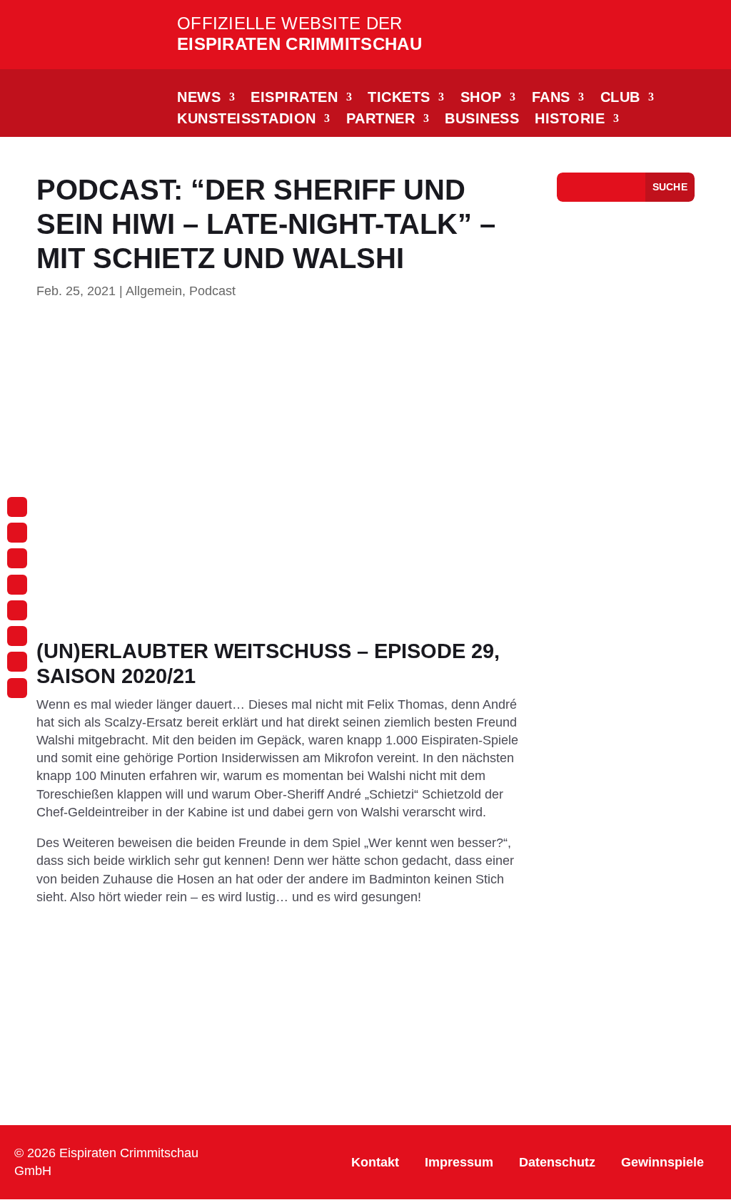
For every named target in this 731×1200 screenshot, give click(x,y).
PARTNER (380, 119)
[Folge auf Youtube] (17, 610)
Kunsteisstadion (246, 119)
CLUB (620, 98)
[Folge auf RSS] (17, 688)
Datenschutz (557, 1162)
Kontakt (375, 1162)
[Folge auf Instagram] (17, 507)
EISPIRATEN (294, 98)
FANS (551, 98)
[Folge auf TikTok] (17, 558)
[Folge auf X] (17, 636)
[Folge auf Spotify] (17, 662)
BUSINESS (482, 119)
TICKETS (399, 98)
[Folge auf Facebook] (17, 533)
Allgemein (154, 291)
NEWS (199, 98)
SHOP (481, 98)
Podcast (212, 291)
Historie (570, 119)
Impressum (459, 1162)
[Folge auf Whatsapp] (17, 585)
